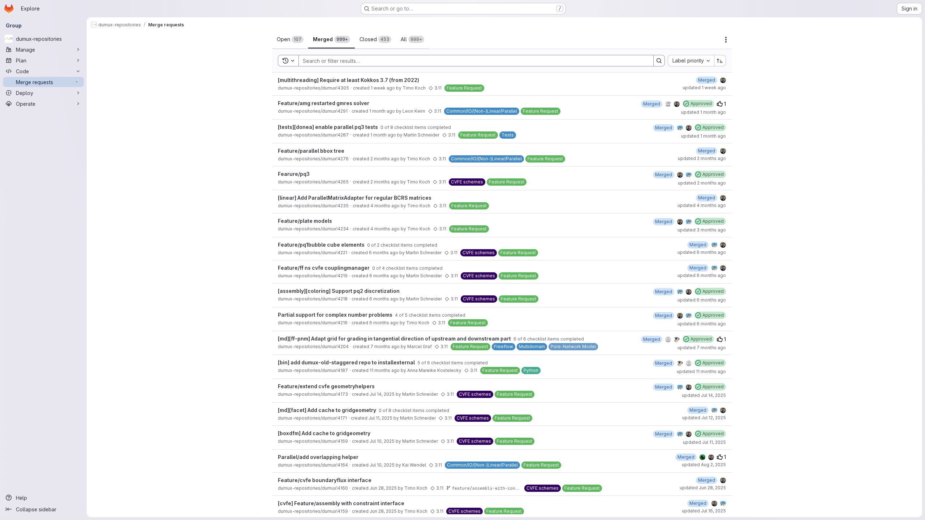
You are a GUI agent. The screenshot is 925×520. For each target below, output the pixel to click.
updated (704, 87)
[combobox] (691, 60)
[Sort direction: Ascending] (720, 60)
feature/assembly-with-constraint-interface (505, 488)
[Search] (659, 60)
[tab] (290, 39)
